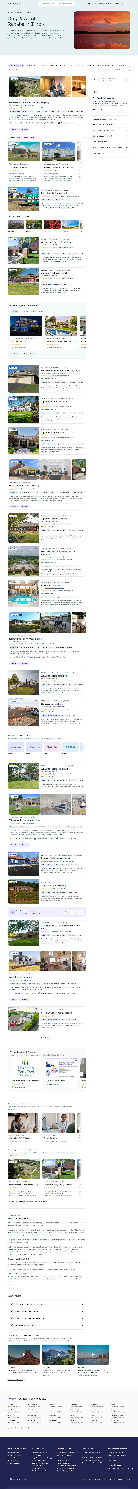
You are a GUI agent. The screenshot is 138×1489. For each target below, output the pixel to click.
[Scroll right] (128, 65)
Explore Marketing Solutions (117, 1455)
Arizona (11, 1367)
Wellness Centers (38, 1466)
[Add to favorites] (83, 79)
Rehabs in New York (14, 1458)
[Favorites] (128, 4)
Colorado (47, 1367)
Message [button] (25, 129)
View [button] (12, 129)
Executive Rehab (62, 1458)
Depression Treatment (64, 1455)
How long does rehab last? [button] (102, 136)
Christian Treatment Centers (66, 1471)
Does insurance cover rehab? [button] (103, 124)
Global (40, 311)
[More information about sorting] (129, 70)
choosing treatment (40, 1232)
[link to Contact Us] (109, 1469)
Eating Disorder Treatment (66, 1452)
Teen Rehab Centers (63, 1460)
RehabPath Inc (96, 1479)
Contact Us (112, 1460)
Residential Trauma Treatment (67, 1466)
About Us (111, 1458)
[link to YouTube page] (118, 1469)
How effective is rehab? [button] (101, 142)
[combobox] (56, 3)
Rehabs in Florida (13, 1452)
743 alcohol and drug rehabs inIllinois (21, 33)
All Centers (11, 12)
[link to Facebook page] (132, 1469)
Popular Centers (38, 1448)
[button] (121, 70)
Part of (21, 105)
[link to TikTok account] (123, 1469)
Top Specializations (64, 1448)
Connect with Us (114, 1465)
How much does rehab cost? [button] (103, 130)
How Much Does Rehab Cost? (92, 1463)
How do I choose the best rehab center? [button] (108, 147)
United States (20, 12)
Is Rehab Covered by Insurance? (92, 1457)
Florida (33, 311)
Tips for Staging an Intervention (92, 1460)
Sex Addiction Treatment (65, 1468)
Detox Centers (37, 1455)
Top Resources (87, 1448)
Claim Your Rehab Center (116, 1452)
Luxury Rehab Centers (39, 1452)
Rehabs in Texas (13, 1460)
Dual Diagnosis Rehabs (64, 1463)
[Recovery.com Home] (17, 4)
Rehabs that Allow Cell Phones (42, 1471)
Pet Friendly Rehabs (38, 1468)
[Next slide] (83, 87)
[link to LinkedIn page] (114, 1469)
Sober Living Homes (39, 1460)
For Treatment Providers (117, 1448)
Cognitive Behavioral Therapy (42, 1458)
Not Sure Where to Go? (17, 1448)
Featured (15, 311)
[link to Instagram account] (128, 1469)
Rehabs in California (14, 1455)
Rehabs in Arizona (14, 1463)
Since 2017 (119, 101)
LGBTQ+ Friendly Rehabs (40, 1463)
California (24, 311)
